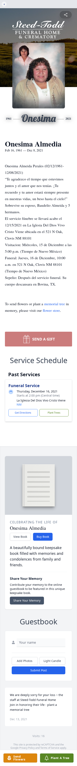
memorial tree (54, 303)
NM (19, 404)
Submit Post (38, 670)
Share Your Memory (26, 600)
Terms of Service (49, 748)
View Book (20, 537)
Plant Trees (54, 412)
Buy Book (43, 537)
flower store (51, 310)
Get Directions (23, 412)
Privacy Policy (27, 748)
